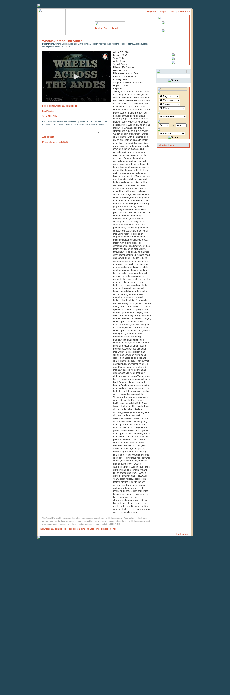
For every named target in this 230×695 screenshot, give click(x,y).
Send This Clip (49, 116)
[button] (76, 77)
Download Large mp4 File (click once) (59, 529)
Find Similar (48, 111)
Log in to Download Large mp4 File (59, 106)
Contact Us (184, 11)
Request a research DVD (55, 142)
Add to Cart (48, 137)
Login (163, 11)
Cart (172, 11)
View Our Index (166, 145)
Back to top (182, 534)
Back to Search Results (107, 28)
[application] (76, 76)
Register (151, 11)
